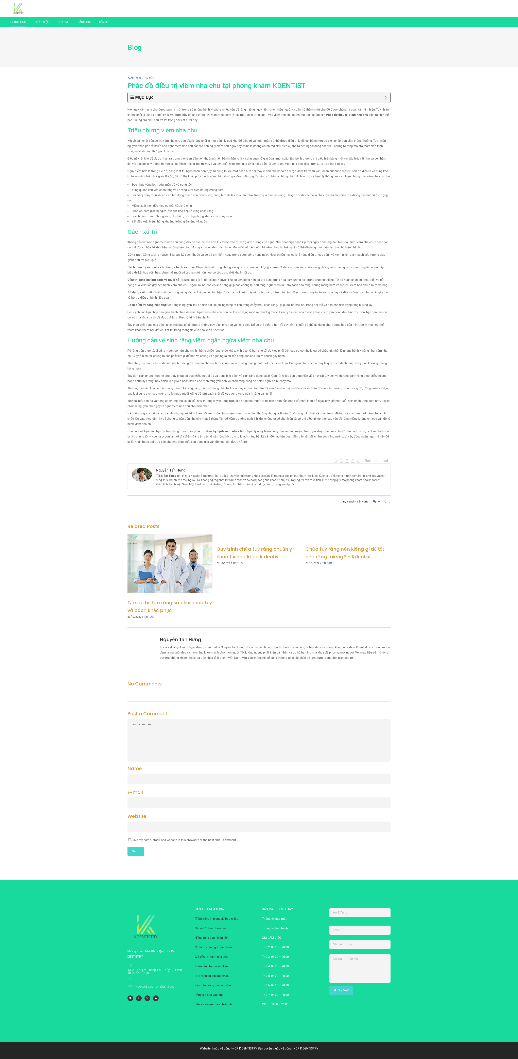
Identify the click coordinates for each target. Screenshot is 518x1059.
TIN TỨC (149, 78)
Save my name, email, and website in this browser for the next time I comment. (184, 840)
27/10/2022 (312, 563)
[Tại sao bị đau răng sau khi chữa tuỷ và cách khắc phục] (169, 563)
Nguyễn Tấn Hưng (357, 501)
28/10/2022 (223, 563)
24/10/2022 (134, 78)
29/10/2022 (134, 616)
